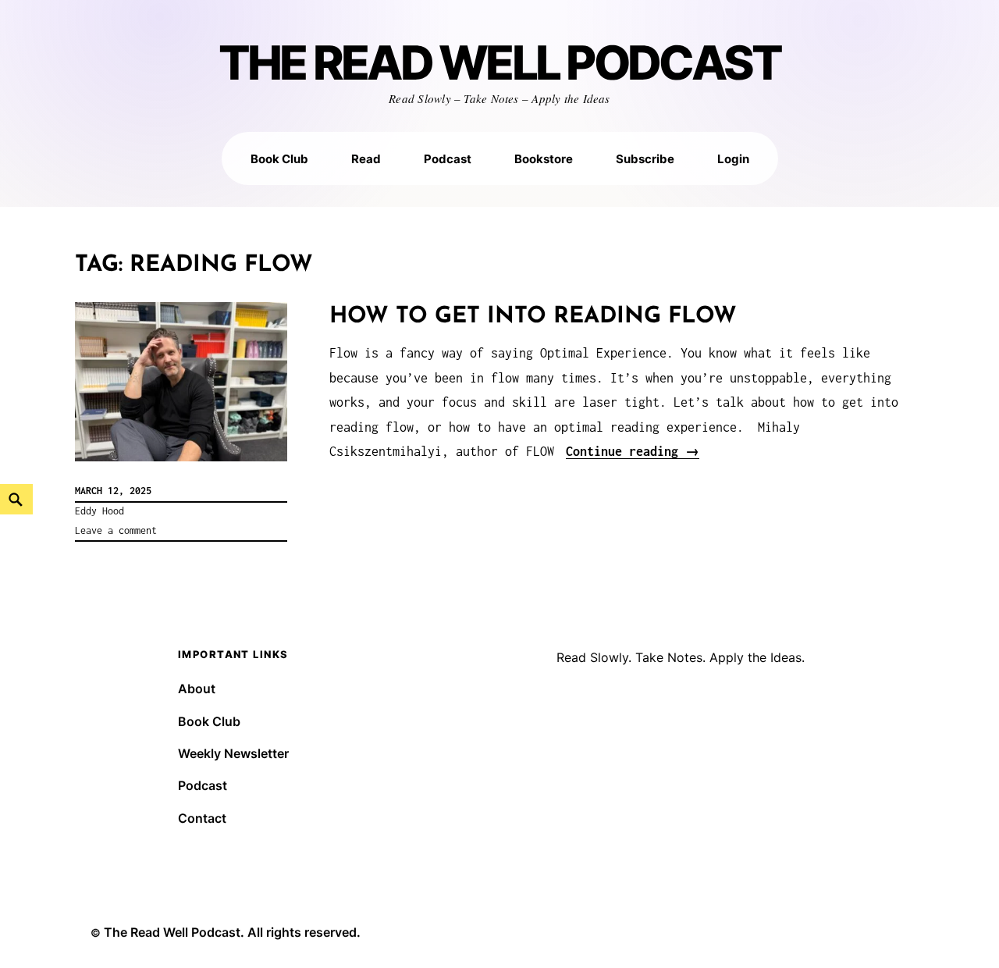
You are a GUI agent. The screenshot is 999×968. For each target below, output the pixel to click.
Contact (202, 818)
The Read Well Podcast (500, 64)
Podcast (447, 158)
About (196, 688)
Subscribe (645, 158)
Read (366, 158)
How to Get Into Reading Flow (533, 316)
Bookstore (543, 158)
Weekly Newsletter (233, 753)
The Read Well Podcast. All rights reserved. (232, 932)
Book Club (279, 158)
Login (733, 158)
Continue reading (632, 451)
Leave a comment (116, 530)
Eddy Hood (99, 511)
